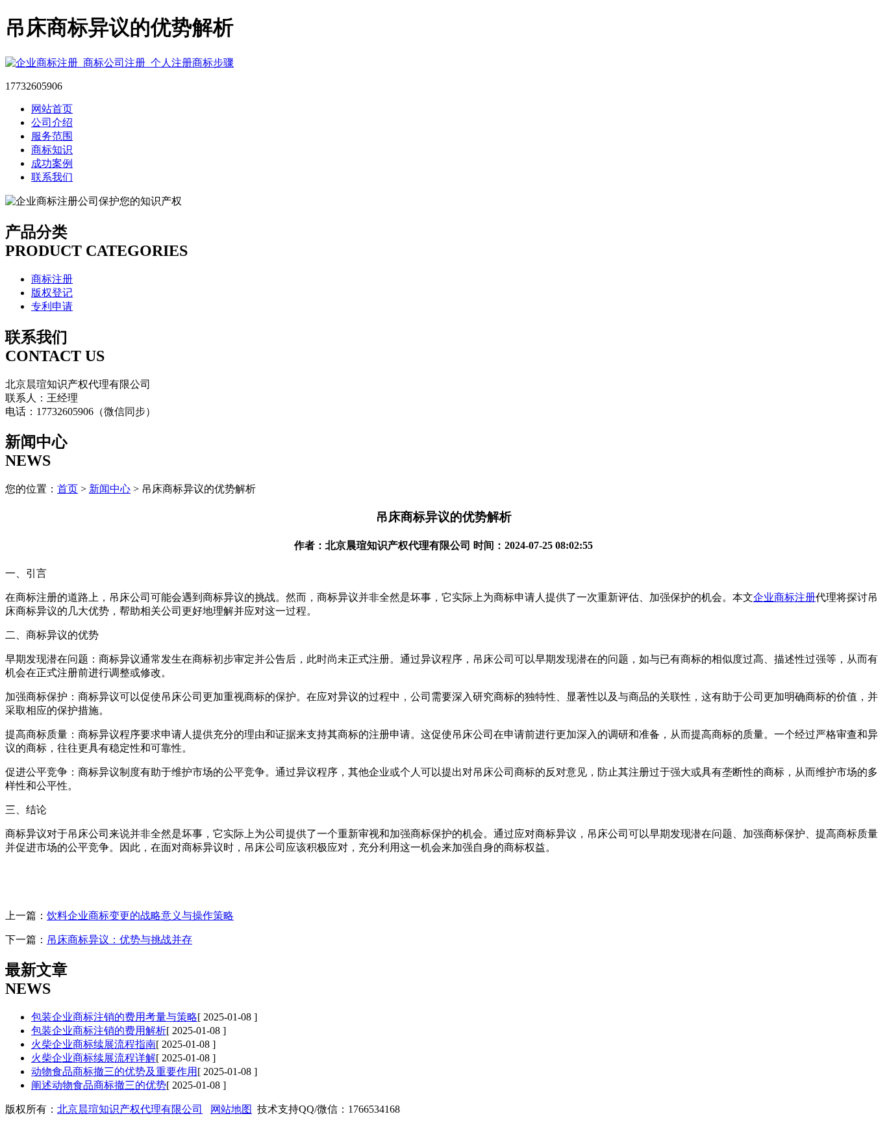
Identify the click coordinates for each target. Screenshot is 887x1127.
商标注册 (52, 279)
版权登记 (52, 292)
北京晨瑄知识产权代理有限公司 (130, 1109)
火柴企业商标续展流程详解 (93, 1057)
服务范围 (52, 136)
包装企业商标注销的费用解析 (98, 1030)
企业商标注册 (784, 597)
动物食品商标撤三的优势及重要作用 (114, 1071)
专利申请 (52, 306)
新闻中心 (110, 488)
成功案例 (52, 163)
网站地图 (231, 1109)
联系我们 (52, 177)
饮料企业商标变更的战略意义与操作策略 (140, 915)
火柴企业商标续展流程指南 (93, 1044)
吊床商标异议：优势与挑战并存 (119, 939)
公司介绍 (52, 122)
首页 (67, 488)
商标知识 (52, 149)
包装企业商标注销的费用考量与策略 (114, 1016)
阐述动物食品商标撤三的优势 (98, 1085)
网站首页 (52, 108)
